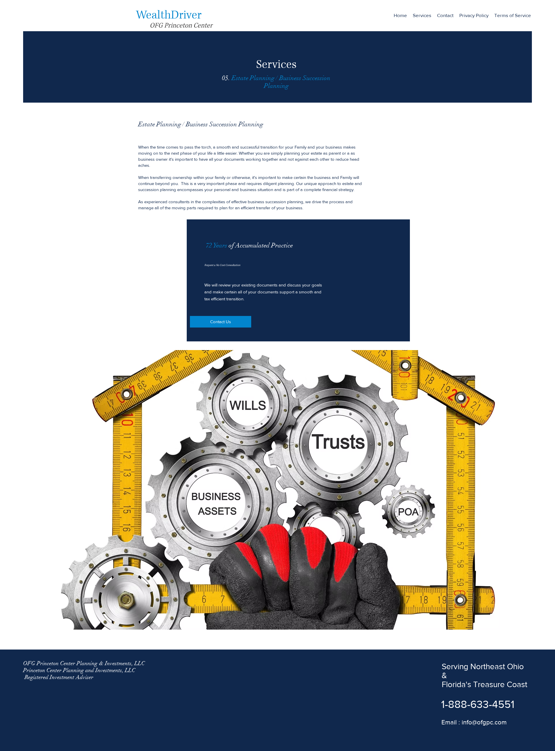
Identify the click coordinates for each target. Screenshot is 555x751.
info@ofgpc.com (484, 722)
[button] (422, 15)
